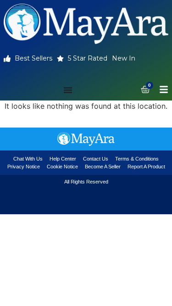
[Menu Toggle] (67, 90)
